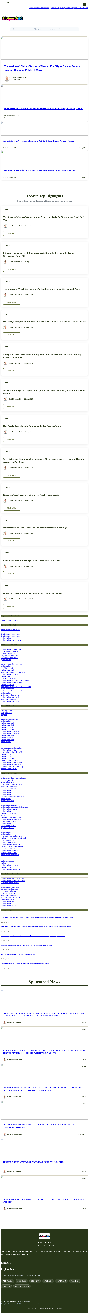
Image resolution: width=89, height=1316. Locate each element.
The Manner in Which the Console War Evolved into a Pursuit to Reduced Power (42, 289)
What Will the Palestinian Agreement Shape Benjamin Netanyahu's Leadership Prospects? (52, 8)
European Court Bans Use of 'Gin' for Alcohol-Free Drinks (31, 495)
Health (6, 1286)
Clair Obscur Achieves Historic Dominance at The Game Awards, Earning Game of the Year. (39, 170)
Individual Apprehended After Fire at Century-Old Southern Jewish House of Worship (25, 963)
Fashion (48, 1281)
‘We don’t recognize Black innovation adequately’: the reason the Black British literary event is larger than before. (33, 936)
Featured (61, 1281)
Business (21, 1281)
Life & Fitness (22, 1286)
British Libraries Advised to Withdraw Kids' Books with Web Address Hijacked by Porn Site (26, 945)
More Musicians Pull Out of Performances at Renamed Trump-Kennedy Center (43, 108)
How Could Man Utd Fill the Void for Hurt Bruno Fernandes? (33, 593)
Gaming (74, 1281)
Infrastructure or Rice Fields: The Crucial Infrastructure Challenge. (35, 527)
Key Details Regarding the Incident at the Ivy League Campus (32, 426)
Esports (35, 1281)
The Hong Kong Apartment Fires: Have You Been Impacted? (18, 954)
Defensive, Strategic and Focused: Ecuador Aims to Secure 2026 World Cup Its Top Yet (44, 321)
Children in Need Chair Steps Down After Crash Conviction (31, 560)
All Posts (7, 1281)
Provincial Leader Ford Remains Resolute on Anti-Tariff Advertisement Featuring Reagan (38, 141)
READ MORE (12, 233)
